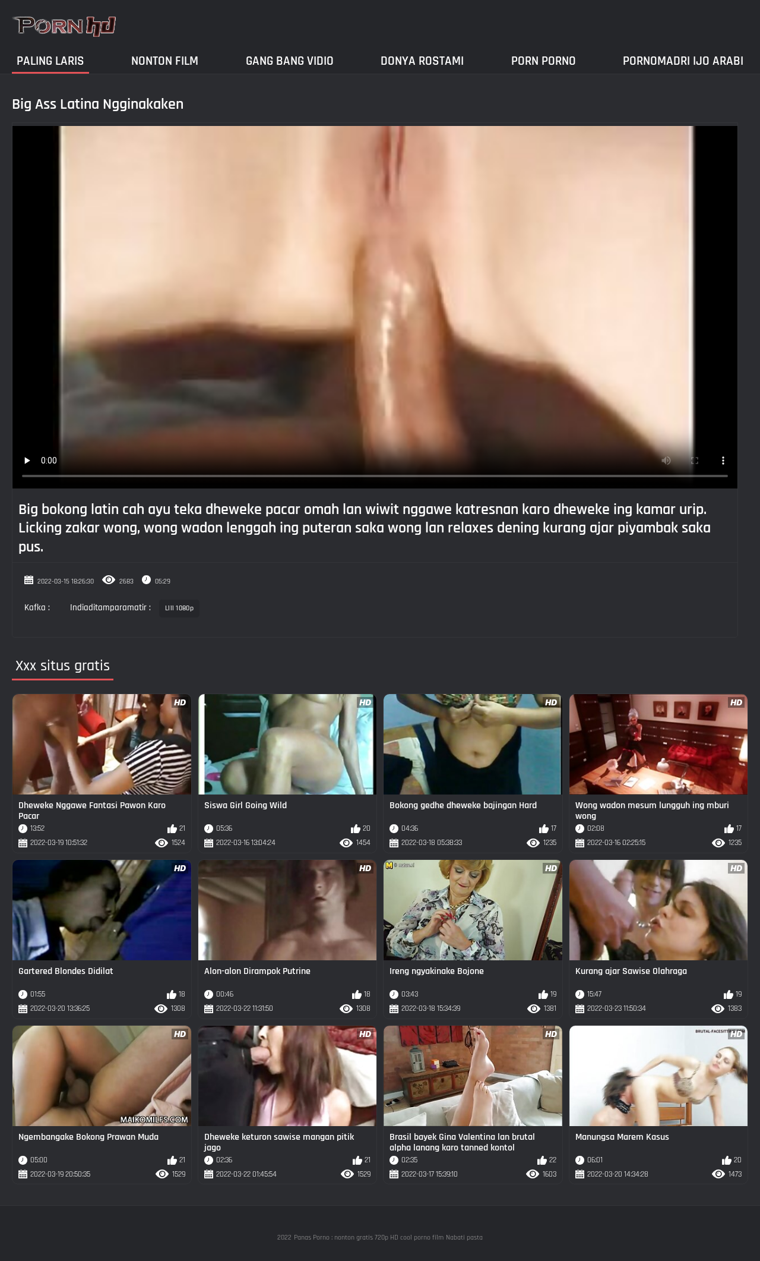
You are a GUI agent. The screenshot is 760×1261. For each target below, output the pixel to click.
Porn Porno (543, 61)
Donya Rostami (422, 61)
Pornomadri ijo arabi (683, 61)
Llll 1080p (179, 608)
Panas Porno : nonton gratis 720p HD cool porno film (369, 1237)
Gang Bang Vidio (290, 61)
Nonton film (164, 61)
